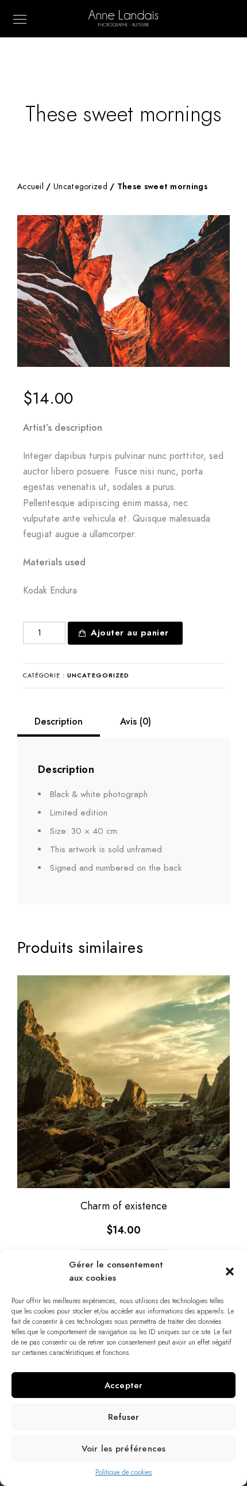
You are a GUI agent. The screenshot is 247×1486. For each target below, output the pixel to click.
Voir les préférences (124, 1448)
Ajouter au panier (130, 632)
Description (58, 721)
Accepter (124, 1385)
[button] (230, 1271)
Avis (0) (135, 721)
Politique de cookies (123, 1472)
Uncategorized (80, 186)
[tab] (58, 722)
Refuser (124, 1417)
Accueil (30, 186)
